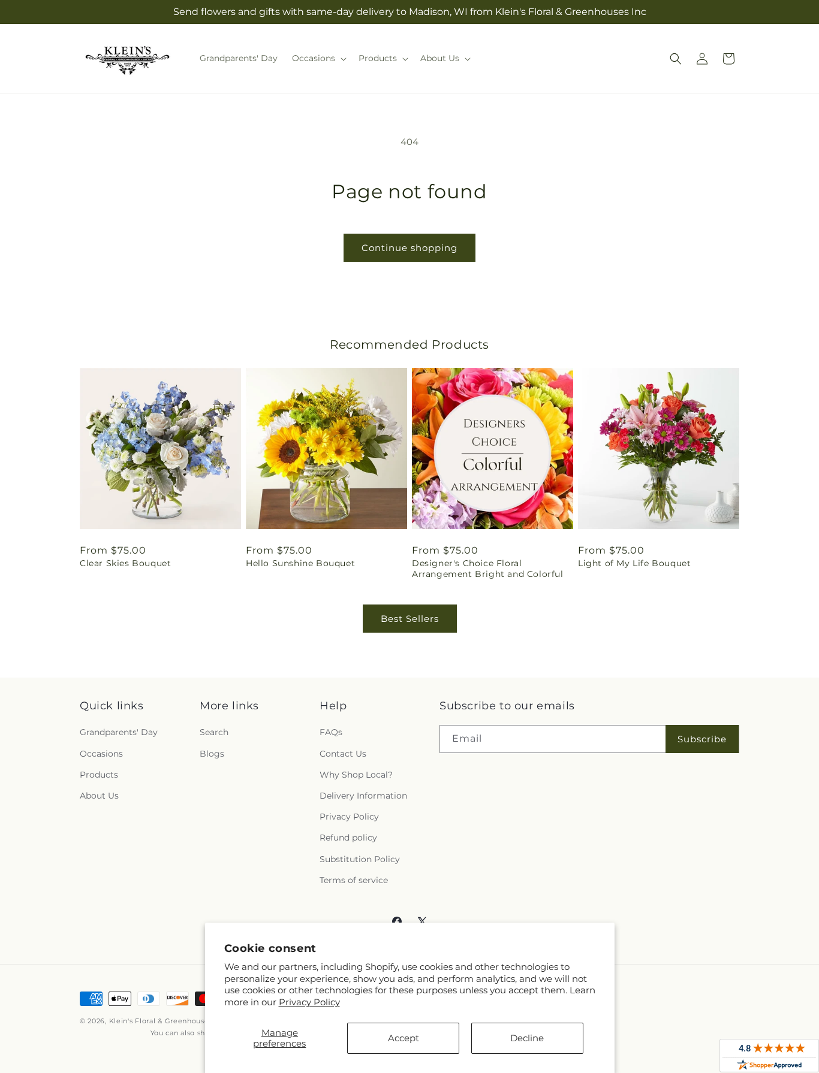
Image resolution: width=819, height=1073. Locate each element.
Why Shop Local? (356, 774)
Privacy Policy (309, 1002)
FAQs (331, 732)
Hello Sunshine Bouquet (300, 563)
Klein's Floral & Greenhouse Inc (165, 1021)
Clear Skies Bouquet (125, 563)
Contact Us (343, 753)
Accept (403, 1038)
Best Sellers (410, 618)
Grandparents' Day (119, 732)
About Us (99, 795)
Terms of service (354, 880)
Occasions (101, 753)
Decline (527, 1038)
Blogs (212, 753)
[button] (318, 58)
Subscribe (702, 739)
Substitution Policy (360, 859)
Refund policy (348, 837)
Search (214, 732)
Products (99, 774)
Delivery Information (363, 795)
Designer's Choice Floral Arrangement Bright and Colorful (488, 568)
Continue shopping (409, 247)
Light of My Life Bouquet (634, 563)
